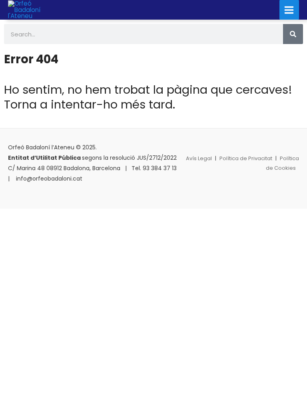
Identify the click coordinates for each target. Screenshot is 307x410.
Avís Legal (199, 158)
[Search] (293, 34)
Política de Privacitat (245, 158)
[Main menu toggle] (289, 10)
